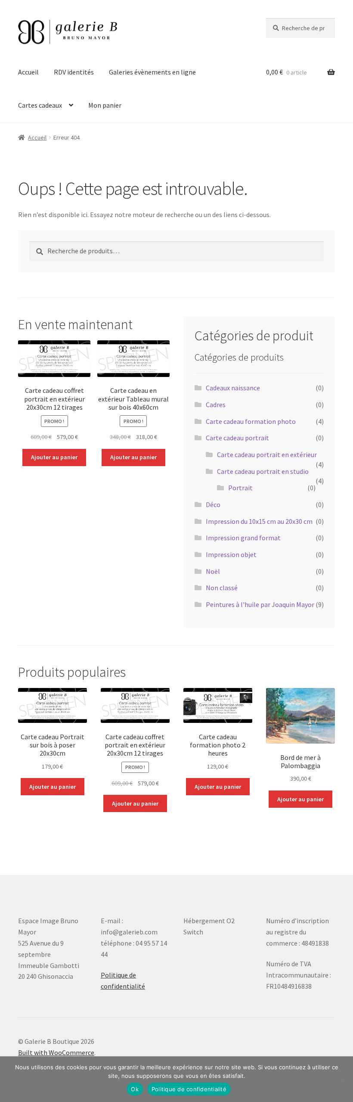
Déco (213, 504)
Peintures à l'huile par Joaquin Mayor (260, 604)
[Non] (342, 1079)
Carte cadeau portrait (237, 437)
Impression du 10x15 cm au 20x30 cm (259, 521)
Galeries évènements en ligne (152, 72)
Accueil (28, 72)
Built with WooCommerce (56, 1052)
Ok (135, 1089)
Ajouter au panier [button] (54, 457)
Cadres (216, 404)
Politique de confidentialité (189, 1089)
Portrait (240, 487)
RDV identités (74, 72)
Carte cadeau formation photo (251, 421)
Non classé (222, 587)
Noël (213, 571)
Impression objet (231, 554)
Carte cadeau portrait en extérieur (267, 454)
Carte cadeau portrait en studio (263, 471)
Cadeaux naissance (233, 387)
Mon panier (104, 105)
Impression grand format (243, 537)
